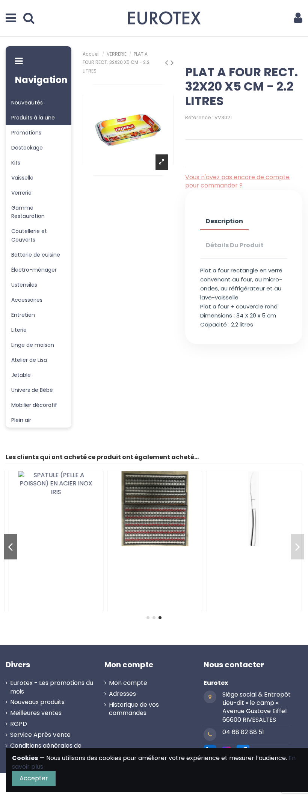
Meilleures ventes (36, 713)
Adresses (122, 694)
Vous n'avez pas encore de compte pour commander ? (237, 181)
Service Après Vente (40, 735)
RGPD (18, 724)
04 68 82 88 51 (243, 732)
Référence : (199, 117)
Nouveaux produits (37, 702)
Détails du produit (235, 245)
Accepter (34, 778)
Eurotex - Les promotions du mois (51, 687)
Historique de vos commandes (134, 709)
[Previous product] (168, 62)
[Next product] (172, 62)
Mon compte (128, 683)
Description (224, 221)
